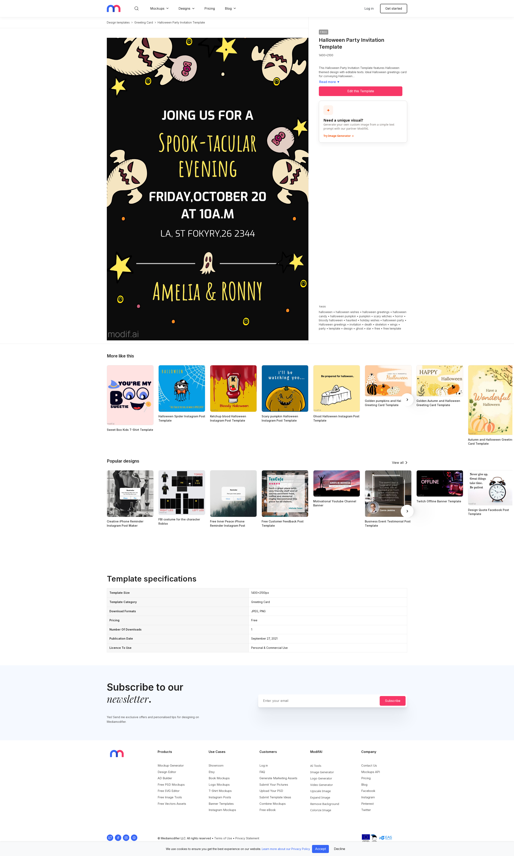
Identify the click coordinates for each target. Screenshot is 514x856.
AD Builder (165, 778)
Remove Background (324, 804)
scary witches (383, 316)
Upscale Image (320, 791)
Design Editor (167, 772)
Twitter (366, 810)
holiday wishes (369, 320)
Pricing (209, 8)
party (322, 328)
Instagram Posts (220, 797)
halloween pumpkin (343, 316)
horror (399, 316)
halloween (325, 312)
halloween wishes (347, 312)
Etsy (212, 772)
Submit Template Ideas (275, 797)
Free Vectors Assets (172, 804)
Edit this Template (360, 91)
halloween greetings (376, 312)
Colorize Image (320, 810)
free (377, 328)
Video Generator (321, 785)
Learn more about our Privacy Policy (286, 849)
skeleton (381, 324)
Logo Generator (321, 778)
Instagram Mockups (222, 810)
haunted (351, 320)
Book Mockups (219, 778)
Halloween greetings (332, 324)
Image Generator (322, 772)
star (368, 328)
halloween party (393, 320)
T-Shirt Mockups (220, 791)
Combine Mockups (272, 804)
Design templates (118, 22)
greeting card (143, 22)
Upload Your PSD (271, 791)
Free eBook (267, 810)
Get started (393, 8)
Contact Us (369, 765)
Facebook (368, 791)
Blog (228, 8)
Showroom (216, 765)
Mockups (157, 8)
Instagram (368, 797)
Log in (369, 8)
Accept (320, 849)
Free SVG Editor (168, 791)
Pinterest (367, 804)
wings (394, 324)
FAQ (262, 772)
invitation (355, 324)
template (334, 328)
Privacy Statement (247, 838)
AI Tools (315, 766)
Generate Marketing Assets (278, 778)
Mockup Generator (171, 765)
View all (398, 463)
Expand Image (320, 797)
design (348, 328)
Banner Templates (221, 804)
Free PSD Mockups (171, 784)
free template (392, 328)
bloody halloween (331, 320)
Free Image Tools (170, 797)
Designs (184, 8)
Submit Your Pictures (273, 784)
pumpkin (364, 316)
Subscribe (392, 701)
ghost (359, 328)
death (368, 324)
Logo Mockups (219, 784)
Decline (339, 849)
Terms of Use (223, 838)
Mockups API (370, 772)
